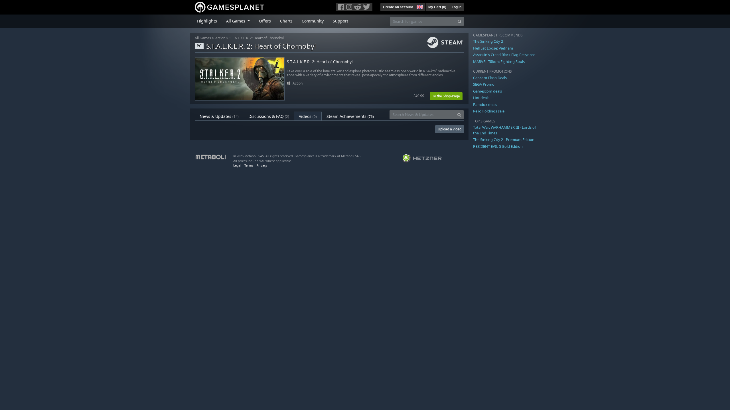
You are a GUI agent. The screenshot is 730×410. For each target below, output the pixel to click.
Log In (456, 7)
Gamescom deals (487, 91)
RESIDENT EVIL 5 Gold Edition (498, 146)
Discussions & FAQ (268, 116)
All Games (203, 38)
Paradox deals (485, 104)
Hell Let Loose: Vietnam (493, 48)
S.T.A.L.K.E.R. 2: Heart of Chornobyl (257, 38)
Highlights (207, 21)
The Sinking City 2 (488, 41)
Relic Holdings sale (488, 111)
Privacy (261, 165)
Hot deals (481, 97)
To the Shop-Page (446, 96)
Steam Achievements (350, 116)
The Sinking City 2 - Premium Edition (503, 139)
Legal (237, 165)
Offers (265, 21)
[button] (419, 6)
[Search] (459, 21)
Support (340, 21)
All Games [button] (236, 21)
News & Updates (219, 116)
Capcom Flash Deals (490, 77)
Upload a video (449, 129)
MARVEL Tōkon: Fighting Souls (499, 61)
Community (313, 21)
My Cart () (437, 7)
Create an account (398, 7)
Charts (286, 21)
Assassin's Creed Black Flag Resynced (504, 54)
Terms (248, 165)
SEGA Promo (483, 84)
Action (220, 38)
